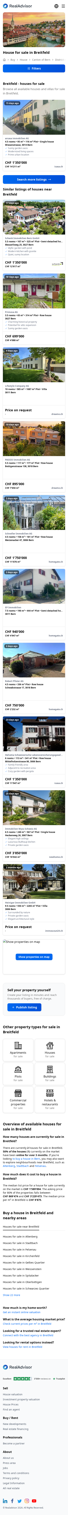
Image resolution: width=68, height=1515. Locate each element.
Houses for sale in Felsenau (19, 1249)
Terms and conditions (16, 1473)
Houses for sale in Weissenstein (22, 1269)
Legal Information (14, 1483)
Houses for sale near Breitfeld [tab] (21, 1226)
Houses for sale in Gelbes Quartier (24, 1262)
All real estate (11, 1488)
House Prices (10, 1404)
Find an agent (11, 1409)
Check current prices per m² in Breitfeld (27, 1323)
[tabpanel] (34, 1263)
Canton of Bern (41, 59)
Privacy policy (11, 1478)
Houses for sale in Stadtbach (20, 1243)
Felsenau (40, 1166)
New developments (14, 1424)
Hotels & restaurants (50, 1104)
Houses (50, 1054)
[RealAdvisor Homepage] (17, 6)
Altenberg (9, 1166)
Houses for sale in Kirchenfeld (21, 1256)
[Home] (4, 59)
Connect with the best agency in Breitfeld (28, 1335)
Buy (13, 59)
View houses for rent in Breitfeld (22, 1347)
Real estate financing (15, 1429)
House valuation (12, 1394)
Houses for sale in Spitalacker (21, 1275)
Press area (9, 1463)
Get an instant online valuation (21, 1312)
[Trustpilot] (34, 1379)
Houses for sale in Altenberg (20, 1236)
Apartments (18, 1054)
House (23, 59)
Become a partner (14, 1443)
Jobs (5, 1468)
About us (8, 1458)
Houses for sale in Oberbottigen (22, 1282)
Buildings (50, 1078)
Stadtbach (23, 1166)
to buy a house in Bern (26, 1158)
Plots (18, 1078)
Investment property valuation (21, 1399)
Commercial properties (18, 1104)
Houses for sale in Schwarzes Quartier (26, 1288)
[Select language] (56, 6)
